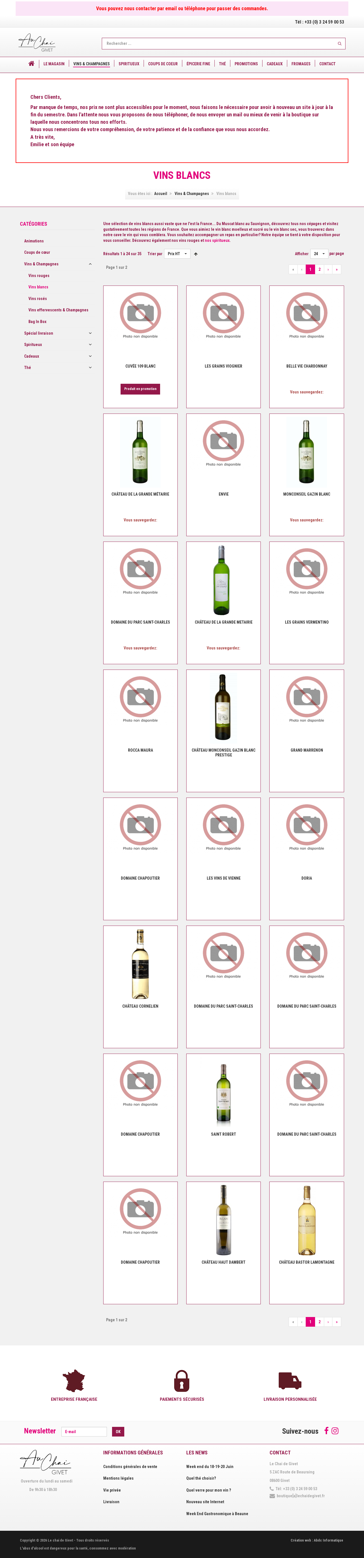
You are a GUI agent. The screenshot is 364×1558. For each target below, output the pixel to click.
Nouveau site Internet (205, 1502)
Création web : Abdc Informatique (317, 1540)
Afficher (302, 253)
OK (118, 1431)
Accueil (160, 193)
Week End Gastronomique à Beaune (217, 1513)
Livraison (111, 1502)
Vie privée (112, 1490)
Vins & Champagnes (192, 193)
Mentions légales (118, 1478)
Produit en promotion (140, 389)
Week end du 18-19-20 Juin (209, 1466)
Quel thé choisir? (201, 1478)
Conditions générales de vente (130, 1466)
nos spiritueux (217, 240)
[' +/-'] (195, 253)
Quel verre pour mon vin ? (208, 1490)
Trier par (155, 253)
